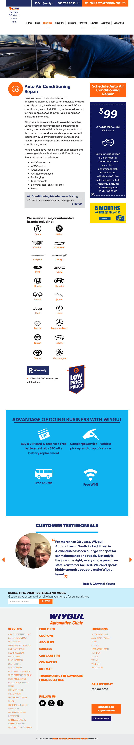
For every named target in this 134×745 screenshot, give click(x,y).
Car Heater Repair (16, 649)
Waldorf (96, 664)
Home (29, 23)
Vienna (95, 660)
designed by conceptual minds (70, 739)
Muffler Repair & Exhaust (20, 675)
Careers (72, 23)
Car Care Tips (49, 655)
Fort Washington (100, 649)
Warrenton (97, 668)
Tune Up (12, 701)
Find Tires (47, 629)
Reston (95, 657)
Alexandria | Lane (100, 634)
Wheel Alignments (17, 720)
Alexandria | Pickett (101, 638)
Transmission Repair (17, 697)
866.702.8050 (67, 3)
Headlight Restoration (19, 671)
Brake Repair (14, 642)
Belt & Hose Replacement (19, 645)
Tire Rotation (14, 694)
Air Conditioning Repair (19, 634)
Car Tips (83, 23)
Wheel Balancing (16, 724)
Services (47, 23)
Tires (37, 23)
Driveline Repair (15, 660)
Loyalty (94, 23)
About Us (105, 23)
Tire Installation (16, 690)
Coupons (60, 23)
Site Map (45, 669)
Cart (44, 3)
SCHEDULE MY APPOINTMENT (102, 3)
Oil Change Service (17, 679)
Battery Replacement (18, 638)
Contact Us (48, 662)
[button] (12, 559)
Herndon (96, 653)
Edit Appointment (101, 718)
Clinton (95, 645)
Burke (94, 642)
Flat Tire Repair (15, 668)
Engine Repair (14, 664)
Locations (119, 23)
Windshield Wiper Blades (20, 727)
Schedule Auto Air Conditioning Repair (108, 90)
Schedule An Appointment (106, 708)
